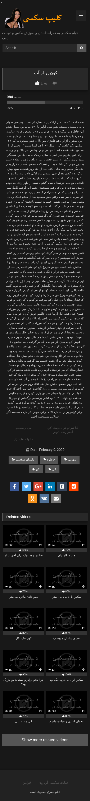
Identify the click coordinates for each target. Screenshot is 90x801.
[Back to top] (77, 789)
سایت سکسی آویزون (53, 782)
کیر (38, 469)
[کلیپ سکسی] (37, 18)
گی (54, 469)
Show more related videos (45, 740)
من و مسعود (23, 427)
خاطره (51, 459)
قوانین (26, 782)
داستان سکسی (25, 459)
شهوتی (72, 459)
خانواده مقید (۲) (23, 439)
